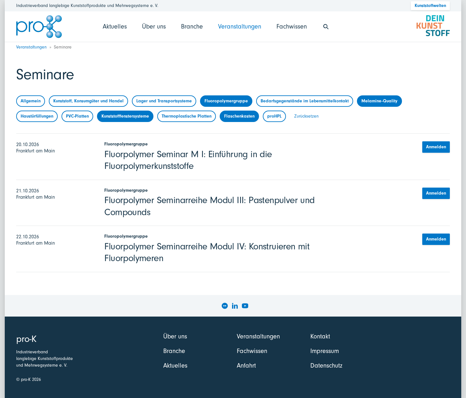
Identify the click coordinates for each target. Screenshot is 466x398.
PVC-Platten (77, 116)
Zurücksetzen (306, 116)
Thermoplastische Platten (186, 116)
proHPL (274, 116)
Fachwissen (291, 26)
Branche (192, 26)
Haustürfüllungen (37, 116)
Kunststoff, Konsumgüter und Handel (88, 101)
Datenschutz (326, 365)
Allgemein (31, 101)
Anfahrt (246, 365)
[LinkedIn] (235, 306)
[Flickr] (225, 306)
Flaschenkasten (239, 116)
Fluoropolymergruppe (226, 101)
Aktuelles (115, 26)
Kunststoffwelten (430, 5)
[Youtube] (245, 306)
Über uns (154, 26)
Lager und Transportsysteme (164, 101)
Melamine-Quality (379, 101)
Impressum (324, 351)
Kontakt (320, 336)
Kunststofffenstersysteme (125, 116)
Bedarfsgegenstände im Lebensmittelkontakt (305, 101)
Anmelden (436, 147)
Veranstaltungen (239, 26)
